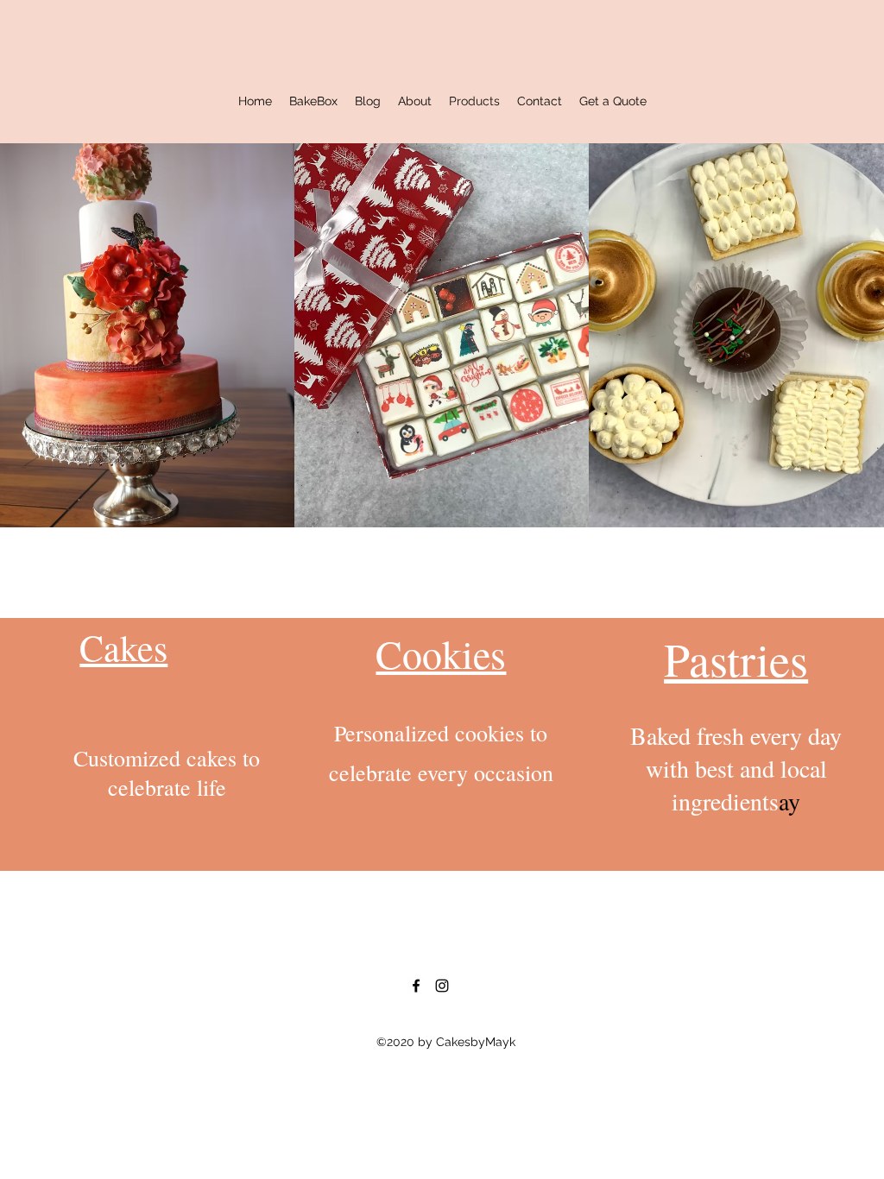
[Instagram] (442, 985)
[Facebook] (416, 985)
